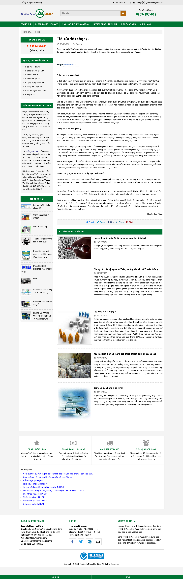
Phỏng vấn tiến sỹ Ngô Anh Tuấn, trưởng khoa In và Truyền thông (126, 269)
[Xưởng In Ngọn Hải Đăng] (37, 13)
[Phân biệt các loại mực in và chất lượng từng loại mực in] (26, 255)
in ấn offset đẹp (40, 226)
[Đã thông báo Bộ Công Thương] (91, 556)
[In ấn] (26, 280)
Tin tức (36, 32)
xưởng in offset (32, 151)
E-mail (91, 222)
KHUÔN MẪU (145, 24)
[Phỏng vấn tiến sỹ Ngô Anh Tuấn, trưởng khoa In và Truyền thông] (74, 285)
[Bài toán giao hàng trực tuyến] (74, 403)
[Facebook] (72, 541)
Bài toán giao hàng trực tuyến (108, 387)
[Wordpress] (89, 541)
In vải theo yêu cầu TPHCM (35, 500)
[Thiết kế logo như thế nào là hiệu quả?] (26, 241)
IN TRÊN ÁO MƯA (128, 24)
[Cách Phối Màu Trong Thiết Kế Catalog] (26, 292)
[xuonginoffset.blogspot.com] (98, 541)
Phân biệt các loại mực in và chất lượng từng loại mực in (42, 254)
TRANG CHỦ (26, 24)
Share (121, 222)
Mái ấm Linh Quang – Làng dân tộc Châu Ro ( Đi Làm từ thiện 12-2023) (53, 490)
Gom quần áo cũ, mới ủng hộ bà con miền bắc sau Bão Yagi (48, 477)
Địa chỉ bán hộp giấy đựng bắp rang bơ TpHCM (43, 487)
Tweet (103, 222)
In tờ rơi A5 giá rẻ (32, 79)
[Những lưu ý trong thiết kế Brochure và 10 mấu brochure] (26, 316)
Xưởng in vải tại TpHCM (33, 504)
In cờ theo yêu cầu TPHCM (35, 494)
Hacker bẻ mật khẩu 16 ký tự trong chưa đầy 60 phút (120, 238)
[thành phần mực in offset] (26, 217)
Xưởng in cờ (30, 94)
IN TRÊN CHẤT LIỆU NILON (105, 24)
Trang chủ (26, 32)
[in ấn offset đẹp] (26, 229)
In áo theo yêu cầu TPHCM (36, 90)
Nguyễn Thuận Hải (125, 526)
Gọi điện (55, 577)
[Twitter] (81, 541)
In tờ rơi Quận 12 (32, 75)
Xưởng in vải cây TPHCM (34, 497)
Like (112, 222)
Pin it (131, 222)
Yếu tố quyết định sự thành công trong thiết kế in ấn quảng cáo (125, 353)
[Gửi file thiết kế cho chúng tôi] (26, 206)
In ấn (35, 279)
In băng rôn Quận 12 (33, 87)
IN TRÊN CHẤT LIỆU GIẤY (46, 24)
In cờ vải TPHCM (32, 67)
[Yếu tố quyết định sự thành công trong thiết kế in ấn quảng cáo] (74, 365)
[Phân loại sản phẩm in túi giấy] (26, 304)
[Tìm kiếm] (123, 13)
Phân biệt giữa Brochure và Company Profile (36, 269)
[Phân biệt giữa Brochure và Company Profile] (26, 266)
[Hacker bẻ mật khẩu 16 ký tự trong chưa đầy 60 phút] (74, 248)
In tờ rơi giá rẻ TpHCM (34, 71)
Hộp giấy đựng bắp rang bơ (35, 484)
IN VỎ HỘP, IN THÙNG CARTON (75, 24)
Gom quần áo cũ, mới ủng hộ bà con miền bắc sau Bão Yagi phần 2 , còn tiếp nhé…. (58, 474)
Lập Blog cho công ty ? (105, 311)
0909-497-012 (121, 2)
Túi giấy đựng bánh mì (34, 83)
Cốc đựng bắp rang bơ (33, 480)
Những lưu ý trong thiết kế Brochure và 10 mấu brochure (42, 316)
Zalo (128, 577)
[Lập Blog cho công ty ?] (74, 327)
